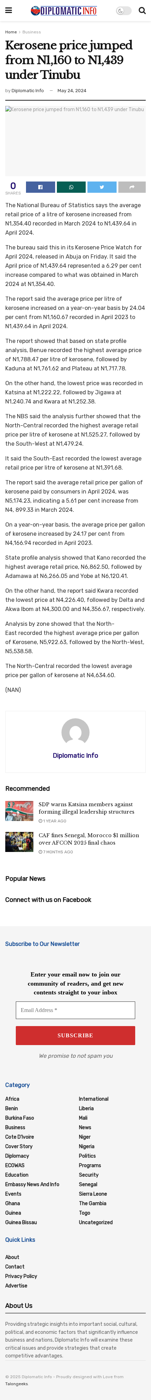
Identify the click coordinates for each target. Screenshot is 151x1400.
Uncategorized (96, 1223)
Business (31, 32)
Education (16, 1175)
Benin (11, 1109)
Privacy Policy (21, 1276)
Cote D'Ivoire (19, 1137)
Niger (85, 1137)
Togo (84, 1213)
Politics (87, 1156)
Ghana (12, 1204)
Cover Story (19, 1147)
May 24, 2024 (72, 90)
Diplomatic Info (28, 90)
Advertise (16, 1286)
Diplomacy (17, 1156)
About (12, 1257)
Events (13, 1194)
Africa (12, 1099)
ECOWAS (15, 1166)
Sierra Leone (93, 1194)
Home (11, 32)
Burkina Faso (19, 1118)
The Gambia (92, 1204)
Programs (90, 1166)
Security (89, 1175)
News (85, 1128)
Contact (15, 1267)
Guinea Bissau (21, 1223)
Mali (83, 1118)
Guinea (13, 1213)
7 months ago (57, 851)
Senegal (88, 1185)
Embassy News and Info (32, 1185)
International (94, 1099)
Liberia (86, 1109)
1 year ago (54, 821)
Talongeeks (16, 1383)
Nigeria (86, 1147)
